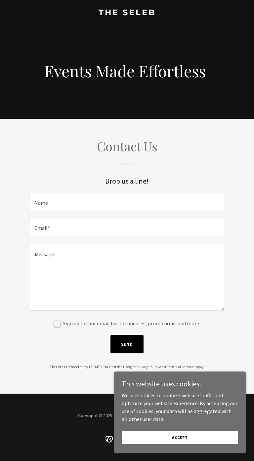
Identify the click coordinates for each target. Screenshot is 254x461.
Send (127, 344)
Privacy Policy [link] (146, 366)
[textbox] (127, 202)
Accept (180, 437)
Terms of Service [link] (180, 366)
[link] (127, 13)
